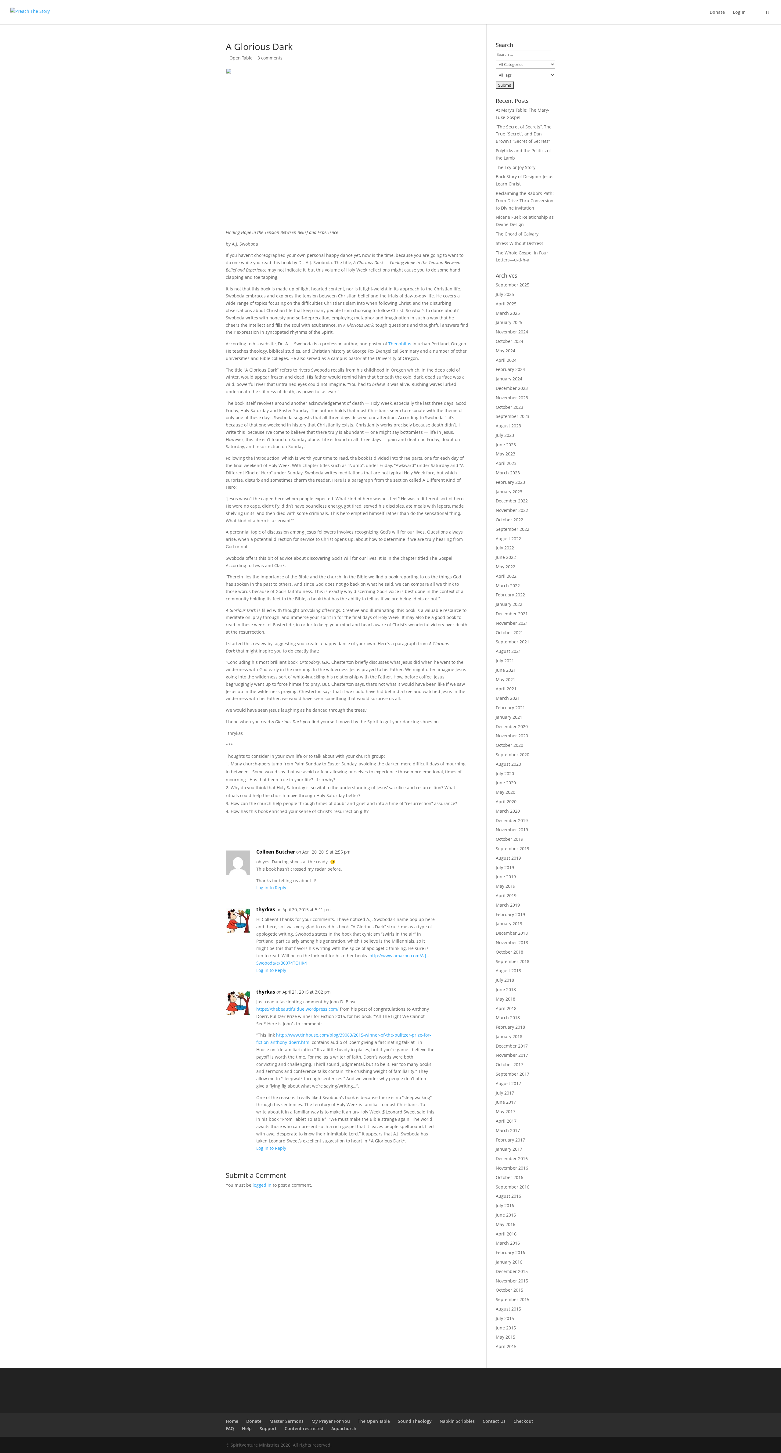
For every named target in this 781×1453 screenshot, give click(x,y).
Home (232, 1421)
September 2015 (512, 1299)
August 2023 (508, 426)
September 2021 (512, 642)
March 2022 (508, 585)
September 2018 (512, 961)
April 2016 (506, 1234)
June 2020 (506, 783)
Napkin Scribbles (457, 1421)
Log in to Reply (271, 887)
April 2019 (506, 895)
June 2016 (506, 1215)
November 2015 (512, 1281)
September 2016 (512, 1187)
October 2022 (509, 520)
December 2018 (512, 933)
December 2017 (512, 1046)
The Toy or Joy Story (515, 167)
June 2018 (506, 989)
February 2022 (510, 595)
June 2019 (506, 876)
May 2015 (505, 1337)
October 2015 (509, 1290)
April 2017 (506, 1121)
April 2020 (506, 801)
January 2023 (509, 492)
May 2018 (505, 999)
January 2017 (509, 1149)
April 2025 (506, 304)
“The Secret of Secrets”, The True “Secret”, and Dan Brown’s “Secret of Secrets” (524, 134)
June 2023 (506, 445)
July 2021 (505, 661)
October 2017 (509, 1064)
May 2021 (505, 679)
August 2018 (508, 970)
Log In (739, 12)
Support (268, 1428)
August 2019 (508, 858)
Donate (717, 12)
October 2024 (509, 341)
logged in (262, 1185)
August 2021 (508, 651)
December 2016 (512, 1158)
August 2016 (508, 1196)
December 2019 (512, 820)
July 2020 (505, 773)
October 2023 (509, 407)
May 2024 (505, 351)
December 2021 (512, 614)
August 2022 (508, 538)
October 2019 (509, 839)
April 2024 (506, 360)
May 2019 (505, 886)
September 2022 (512, 529)
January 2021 (509, 717)
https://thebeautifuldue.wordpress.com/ (297, 1009)
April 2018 (506, 1008)
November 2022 (512, 510)
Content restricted (304, 1428)
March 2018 (508, 1017)
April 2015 (506, 1346)
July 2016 (505, 1205)
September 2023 (512, 416)
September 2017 (512, 1074)
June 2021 (506, 670)
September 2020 (512, 754)
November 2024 (512, 332)
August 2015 (508, 1309)
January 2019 (509, 923)
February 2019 (510, 914)
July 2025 (505, 294)
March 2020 (508, 811)
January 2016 (509, 1262)
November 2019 (512, 830)
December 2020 (512, 726)
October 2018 (509, 952)
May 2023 (505, 454)
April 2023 (506, 463)
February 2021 (510, 707)
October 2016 (509, 1177)
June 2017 (506, 1102)
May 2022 (505, 567)
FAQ (230, 1428)
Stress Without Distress (519, 243)
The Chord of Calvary (517, 234)
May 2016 (505, 1224)
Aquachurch (343, 1428)
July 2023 (505, 435)
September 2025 (512, 285)
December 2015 (512, 1271)
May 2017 (505, 1111)
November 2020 (512, 736)
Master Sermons (286, 1421)
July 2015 (505, 1318)
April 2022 (506, 576)
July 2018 (505, 980)
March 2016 (508, 1243)
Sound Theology (415, 1421)
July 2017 (505, 1093)
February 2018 (510, 1027)
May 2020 (505, 792)
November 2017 (512, 1055)
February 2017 (510, 1140)
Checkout (523, 1421)
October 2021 (509, 632)
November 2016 (512, 1168)
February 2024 (510, 369)
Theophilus (399, 344)
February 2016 (510, 1252)
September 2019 (512, 848)
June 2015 (506, 1328)
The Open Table (374, 1421)
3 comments (270, 58)
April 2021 (506, 689)
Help (247, 1428)
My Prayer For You (330, 1421)
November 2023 (512, 398)
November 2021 (512, 623)
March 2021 (508, 698)
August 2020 (508, 764)
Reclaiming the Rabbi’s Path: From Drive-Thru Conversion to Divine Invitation (525, 200)
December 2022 (512, 501)
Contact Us (494, 1421)
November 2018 (512, 942)
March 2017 (508, 1130)
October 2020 (509, 745)
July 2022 (505, 548)
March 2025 (508, 313)
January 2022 (509, 604)
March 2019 (508, 905)
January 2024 (509, 379)
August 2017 (508, 1083)
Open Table (241, 58)
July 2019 (505, 867)
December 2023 (512, 388)
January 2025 (509, 322)
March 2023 (508, 473)
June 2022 (506, 557)
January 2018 (509, 1036)
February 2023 (510, 482)
